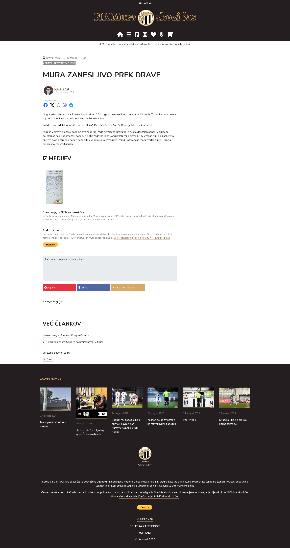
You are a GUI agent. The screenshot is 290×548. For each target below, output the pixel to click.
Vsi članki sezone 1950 (56, 353)
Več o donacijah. (123, 237)
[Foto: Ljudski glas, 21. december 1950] (54, 187)
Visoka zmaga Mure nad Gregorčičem (64, 335)
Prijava (144, 3)
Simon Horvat (61, 88)
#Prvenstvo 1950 (64, 63)
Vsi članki (48, 359)
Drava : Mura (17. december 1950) (66, 58)
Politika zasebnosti (145, 526)
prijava (51, 287)
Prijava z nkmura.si (123, 287)
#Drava (47, 63)
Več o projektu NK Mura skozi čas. (151, 237)
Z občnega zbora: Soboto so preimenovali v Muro (74, 342)
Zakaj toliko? (145, 465)
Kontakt (145, 533)
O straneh (145, 519)
